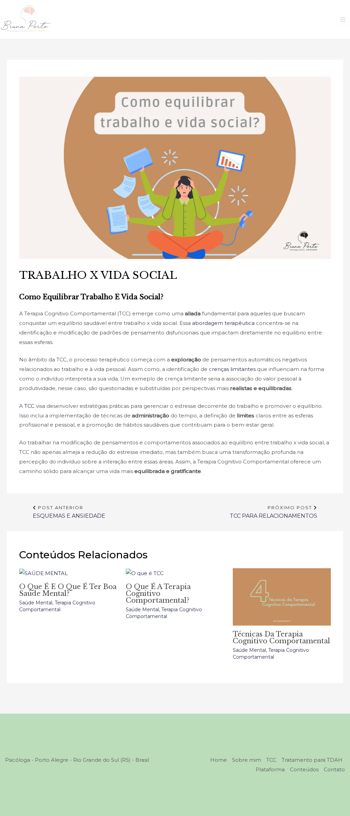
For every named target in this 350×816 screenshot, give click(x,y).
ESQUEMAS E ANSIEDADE (69, 511)
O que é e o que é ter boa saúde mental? (68, 590)
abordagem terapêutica (223, 323)
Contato (334, 769)
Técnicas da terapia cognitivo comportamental (281, 637)
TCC (29, 406)
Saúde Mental (35, 603)
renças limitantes (234, 369)
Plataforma (270, 769)
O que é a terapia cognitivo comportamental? (158, 593)
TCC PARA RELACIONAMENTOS (273, 511)
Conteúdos (304, 769)
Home (218, 760)
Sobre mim (246, 760)
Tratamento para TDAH (312, 760)
